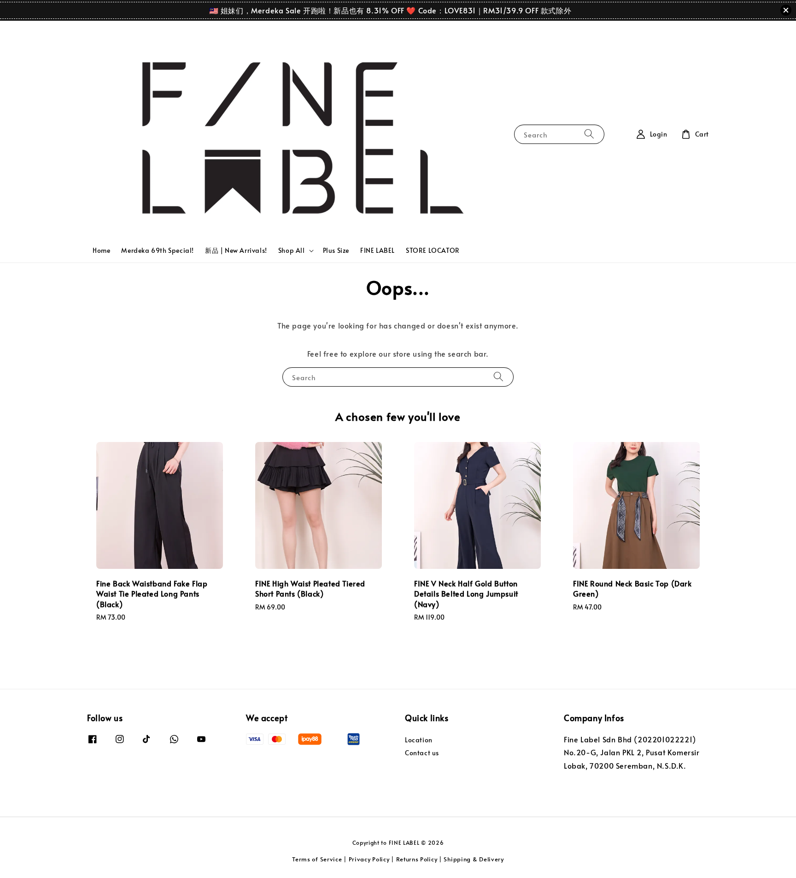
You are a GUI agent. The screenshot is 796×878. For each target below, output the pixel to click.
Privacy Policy (369, 859)
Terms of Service (317, 859)
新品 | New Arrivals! (236, 250)
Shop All (291, 250)
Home (101, 250)
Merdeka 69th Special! (157, 250)
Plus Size (336, 250)
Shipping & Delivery (473, 859)
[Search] (589, 134)
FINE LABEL (377, 250)
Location (419, 740)
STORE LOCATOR (433, 250)
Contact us (422, 752)
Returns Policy (417, 859)
